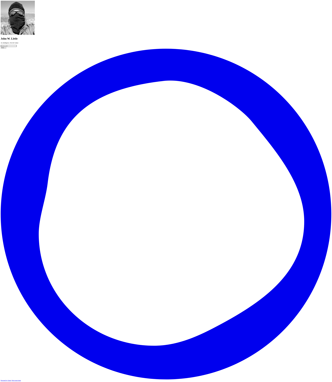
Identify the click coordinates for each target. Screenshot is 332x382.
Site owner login (16, 380)
